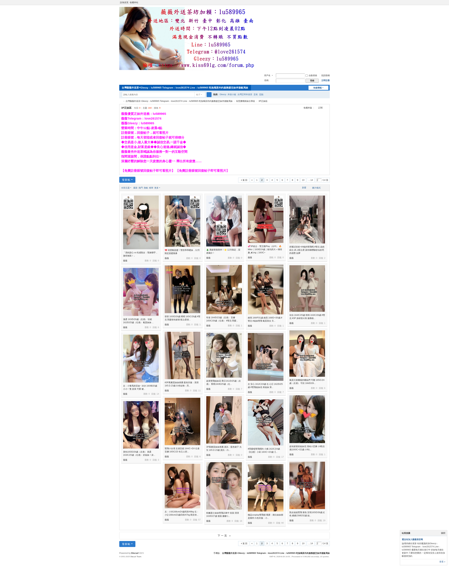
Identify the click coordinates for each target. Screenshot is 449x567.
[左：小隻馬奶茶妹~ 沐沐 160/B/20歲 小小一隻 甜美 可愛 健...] (141, 359)
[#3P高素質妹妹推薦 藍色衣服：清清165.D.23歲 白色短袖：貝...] (182, 355)
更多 (156, 188)
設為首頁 (124, 2)
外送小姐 (232, 94)
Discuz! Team (135, 557)
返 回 (245, 180)
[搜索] (209, 94)
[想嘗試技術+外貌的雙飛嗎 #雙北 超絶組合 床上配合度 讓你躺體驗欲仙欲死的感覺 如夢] (307, 219)
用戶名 (267, 75)
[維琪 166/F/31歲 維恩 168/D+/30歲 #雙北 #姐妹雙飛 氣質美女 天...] (265, 289)
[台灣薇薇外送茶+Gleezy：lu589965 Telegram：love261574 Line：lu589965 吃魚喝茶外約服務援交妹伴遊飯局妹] (189, 69)
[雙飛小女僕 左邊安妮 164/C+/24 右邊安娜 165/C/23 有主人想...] (182, 421)
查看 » (442, 562)
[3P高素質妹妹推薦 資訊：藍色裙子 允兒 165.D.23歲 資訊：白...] (224, 420)
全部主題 (125, 188)
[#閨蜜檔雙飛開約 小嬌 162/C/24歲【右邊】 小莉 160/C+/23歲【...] (265, 422)
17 (282, 457)
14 (158, 394)
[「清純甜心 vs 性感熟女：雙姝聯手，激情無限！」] (141, 222)
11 (199, 390)
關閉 (443, 533)
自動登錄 (313, 75)
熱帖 (146, 188)
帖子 (198, 94)
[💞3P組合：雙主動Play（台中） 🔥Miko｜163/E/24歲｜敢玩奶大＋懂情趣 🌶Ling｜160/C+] (265, 219)
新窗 (304, 187)
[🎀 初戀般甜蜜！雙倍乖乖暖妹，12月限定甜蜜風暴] (182, 221)
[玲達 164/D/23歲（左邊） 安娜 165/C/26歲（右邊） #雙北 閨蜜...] (224, 289)
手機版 (216, 553)
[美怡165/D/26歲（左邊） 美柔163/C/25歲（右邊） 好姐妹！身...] (141, 425)
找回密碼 (325, 75)
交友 (256, 94)
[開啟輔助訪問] (325, 2)
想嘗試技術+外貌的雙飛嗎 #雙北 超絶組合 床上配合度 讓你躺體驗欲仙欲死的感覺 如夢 (306, 250)
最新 (135, 188)
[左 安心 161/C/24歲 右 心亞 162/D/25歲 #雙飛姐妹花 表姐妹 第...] (265, 357)
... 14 (310, 180)
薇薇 (125, 260)
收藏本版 (308, 108)
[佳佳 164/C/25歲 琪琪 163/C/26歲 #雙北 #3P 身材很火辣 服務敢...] (307, 288)
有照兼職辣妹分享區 (245, 101)
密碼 (266, 80)
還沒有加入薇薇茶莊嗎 (412, 539)
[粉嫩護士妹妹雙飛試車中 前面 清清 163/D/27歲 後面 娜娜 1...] (224, 486)
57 (199, 520)
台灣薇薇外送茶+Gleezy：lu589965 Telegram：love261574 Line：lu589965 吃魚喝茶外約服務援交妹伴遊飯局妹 (185, 87)
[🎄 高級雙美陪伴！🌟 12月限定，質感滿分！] (224, 221)
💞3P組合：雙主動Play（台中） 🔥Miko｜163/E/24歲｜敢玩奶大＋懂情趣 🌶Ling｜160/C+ (265, 249)
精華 (151, 188)
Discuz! (135, 553)
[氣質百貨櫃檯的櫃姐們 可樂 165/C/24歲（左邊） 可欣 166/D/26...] (307, 353)
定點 (261, 94)
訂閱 (320, 108)
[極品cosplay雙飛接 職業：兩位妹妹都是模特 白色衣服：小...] (265, 488)
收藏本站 (134, 2)
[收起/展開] (326, 108)
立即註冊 (325, 80)
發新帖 (126, 179)
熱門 (141, 188)
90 (282, 523)
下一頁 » (225, 535)
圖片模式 (316, 188)
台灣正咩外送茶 (244, 94)
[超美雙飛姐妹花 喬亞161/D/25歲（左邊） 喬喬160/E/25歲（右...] (224, 355)
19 (324, 520)
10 (303, 180)
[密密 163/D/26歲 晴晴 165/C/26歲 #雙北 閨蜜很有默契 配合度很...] (182, 289)
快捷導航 (317, 88)
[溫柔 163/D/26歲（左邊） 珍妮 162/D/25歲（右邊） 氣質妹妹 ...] (141, 292)
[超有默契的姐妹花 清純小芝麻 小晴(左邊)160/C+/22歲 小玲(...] (307, 419)
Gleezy (223, 94)
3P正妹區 (263, 101)
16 (241, 521)
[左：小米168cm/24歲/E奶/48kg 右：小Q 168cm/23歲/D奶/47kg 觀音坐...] (182, 486)
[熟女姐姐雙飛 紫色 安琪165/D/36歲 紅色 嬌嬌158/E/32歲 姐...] (307, 485)
